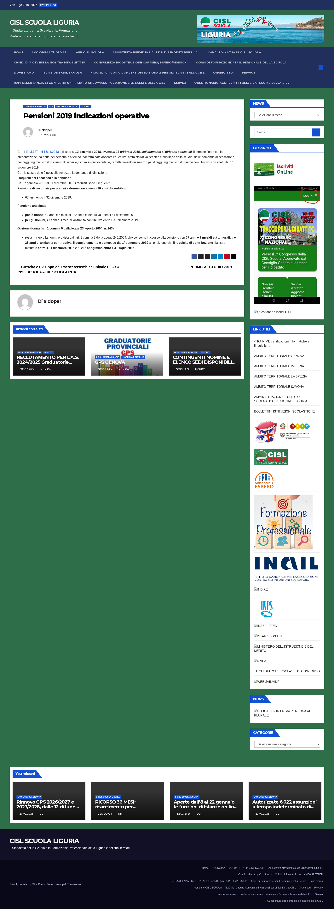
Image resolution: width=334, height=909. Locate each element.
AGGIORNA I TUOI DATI (49, 52)
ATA (51, 106)
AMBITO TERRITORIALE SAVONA (279, 386)
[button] (314, 67)
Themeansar (74, 884)
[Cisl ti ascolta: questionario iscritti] (273, 312)
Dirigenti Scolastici (67, 106)
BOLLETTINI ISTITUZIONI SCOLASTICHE (284, 411)
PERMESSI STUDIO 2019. (211, 267)
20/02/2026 (27, 813)
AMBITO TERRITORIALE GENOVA (279, 356)
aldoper (47, 130)
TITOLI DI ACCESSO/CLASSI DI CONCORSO (287, 671)
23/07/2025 (263, 813)
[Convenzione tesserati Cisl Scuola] (282, 431)
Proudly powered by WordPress (28, 884)
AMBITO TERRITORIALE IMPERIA (279, 366)
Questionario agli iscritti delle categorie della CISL (241, 83)
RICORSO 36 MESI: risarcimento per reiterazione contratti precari (127, 806)
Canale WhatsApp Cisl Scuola (234, 52)
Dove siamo (24, 72)
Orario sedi (223, 72)
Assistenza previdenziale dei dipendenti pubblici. (156, 52)
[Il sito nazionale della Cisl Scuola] (271, 456)
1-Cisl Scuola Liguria (29, 352)
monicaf (46, 369)
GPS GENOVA (110, 362)
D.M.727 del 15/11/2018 (42, 151)
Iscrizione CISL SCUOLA (62, 72)
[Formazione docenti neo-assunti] (261, 589)
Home (18, 52)
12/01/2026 (105, 813)
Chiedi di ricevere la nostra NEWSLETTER (49, 62)
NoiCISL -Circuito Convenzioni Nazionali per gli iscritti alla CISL (147, 72)
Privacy (249, 72)
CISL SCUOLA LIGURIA (44, 22)
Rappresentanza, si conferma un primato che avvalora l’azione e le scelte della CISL (90, 83)
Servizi (180, 83)
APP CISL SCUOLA (90, 52)
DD (41, 813)
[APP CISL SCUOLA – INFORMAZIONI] (287, 244)
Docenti (86, 106)
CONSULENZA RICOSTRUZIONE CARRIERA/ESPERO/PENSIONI (141, 62)
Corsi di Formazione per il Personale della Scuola (241, 62)
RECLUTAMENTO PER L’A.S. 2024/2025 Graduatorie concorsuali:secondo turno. (48, 362)
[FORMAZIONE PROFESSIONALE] (283, 522)
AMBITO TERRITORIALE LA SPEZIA (280, 376)
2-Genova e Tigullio (35, 106)
